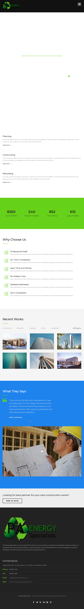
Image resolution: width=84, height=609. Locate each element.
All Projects (77, 328)
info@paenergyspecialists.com (18, 577)
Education (20, 328)
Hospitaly (32, 328)
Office (43, 328)
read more (6, 145)
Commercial (7, 328)
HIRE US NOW (12, 501)
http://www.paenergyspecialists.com (20, 582)
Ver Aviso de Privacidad (38, 596)
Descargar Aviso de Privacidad (56, 596)
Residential (55, 328)
